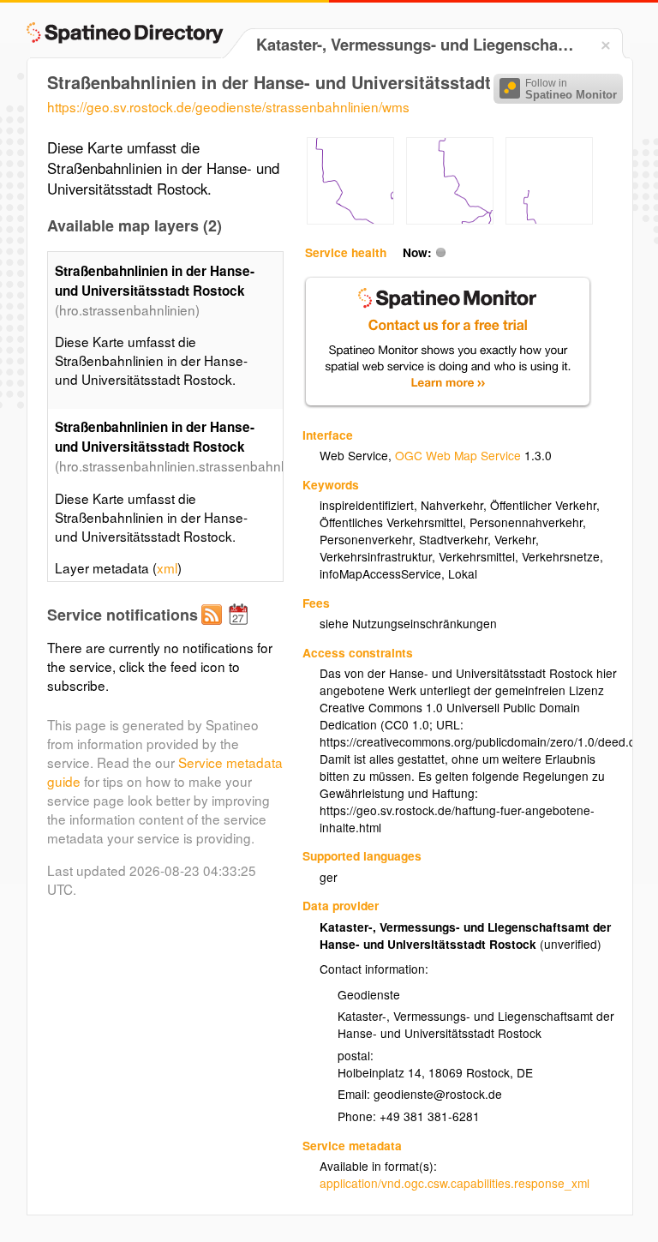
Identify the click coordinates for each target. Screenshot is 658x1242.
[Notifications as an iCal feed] (240, 628)
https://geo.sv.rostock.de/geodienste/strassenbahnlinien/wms (228, 106)
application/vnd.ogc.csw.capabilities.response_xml (454, 1182)
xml (167, 567)
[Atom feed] (214, 628)
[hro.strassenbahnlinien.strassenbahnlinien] (350, 219)
